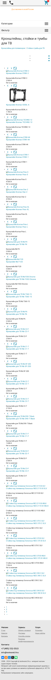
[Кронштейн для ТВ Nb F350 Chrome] (28, 275)
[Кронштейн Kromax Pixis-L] (28, 223)
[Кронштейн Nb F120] (28, 258)
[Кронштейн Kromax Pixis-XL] (28, 205)
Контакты (4, 636)
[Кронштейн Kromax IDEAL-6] (28, 94)
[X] (12, 657)
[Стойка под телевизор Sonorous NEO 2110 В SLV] (28, 484)
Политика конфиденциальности (26, 640)
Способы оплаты (24, 636)
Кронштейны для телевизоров (13, 48)
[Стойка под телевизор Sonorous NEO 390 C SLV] (28, 572)
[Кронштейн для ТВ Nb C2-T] (28, 380)
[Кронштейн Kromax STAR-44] (28, 136)
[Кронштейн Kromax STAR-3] (28, 69)
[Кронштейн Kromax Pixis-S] (28, 170)
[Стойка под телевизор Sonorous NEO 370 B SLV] (28, 537)
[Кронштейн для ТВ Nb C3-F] (28, 467)
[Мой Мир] (9, 657)
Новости (4, 633)
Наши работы (40, 633)
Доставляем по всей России (23, 9)
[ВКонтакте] (2, 657)
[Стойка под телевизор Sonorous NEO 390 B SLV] (28, 589)
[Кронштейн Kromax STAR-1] (28, 153)
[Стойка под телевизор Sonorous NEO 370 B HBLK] (28, 554)
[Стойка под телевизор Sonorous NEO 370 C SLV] (28, 519)
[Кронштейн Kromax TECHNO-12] (28, 118)
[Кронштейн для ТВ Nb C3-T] (28, 397)
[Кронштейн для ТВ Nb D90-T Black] (28, 415)
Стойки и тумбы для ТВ (36, 48)
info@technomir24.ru (10, 652)
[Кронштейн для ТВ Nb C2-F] (28, 327)
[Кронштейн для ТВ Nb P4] (28, 240)
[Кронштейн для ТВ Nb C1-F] (28, 432)
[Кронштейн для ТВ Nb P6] (28, 310)
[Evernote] (16, 657)
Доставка (21, 633)
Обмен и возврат (24, 630)
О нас (3, 630)
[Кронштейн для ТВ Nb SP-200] (28, 362)
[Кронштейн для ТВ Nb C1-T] (28, 345)
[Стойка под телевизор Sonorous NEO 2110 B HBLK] (28, 502)
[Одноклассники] (6, 657)
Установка (38, 630)
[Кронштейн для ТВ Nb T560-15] (28, 293)
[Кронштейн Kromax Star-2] (28, 188)
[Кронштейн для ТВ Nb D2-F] (28, 449)
